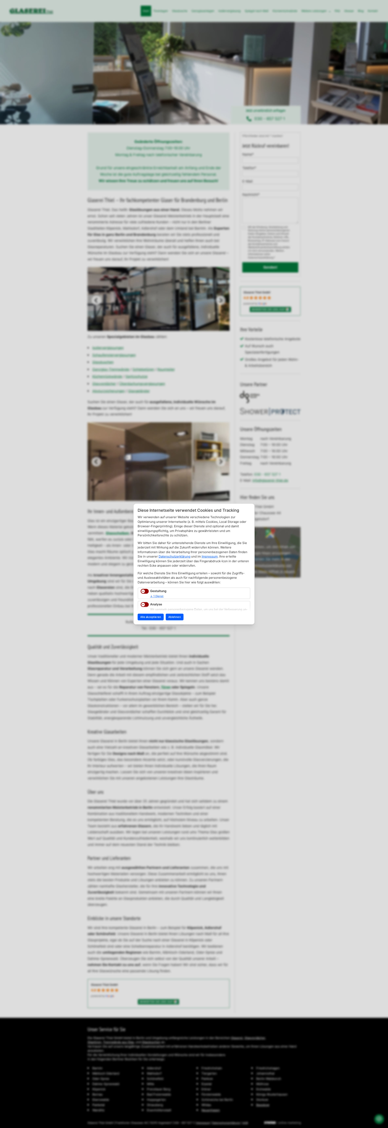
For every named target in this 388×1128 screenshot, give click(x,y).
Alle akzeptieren (150, 617)
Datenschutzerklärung (174, 556)
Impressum (210, 556)
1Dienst (156, 596)
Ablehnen (174, 617)
